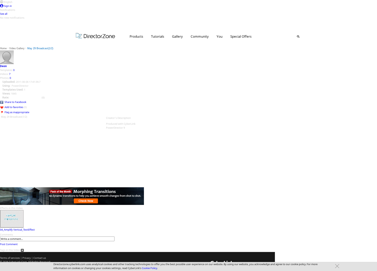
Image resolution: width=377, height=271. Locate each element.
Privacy (26, 258)
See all (3, 13)
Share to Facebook (15, 102)
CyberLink (15, 262)
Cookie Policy (149, 268)
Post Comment (9, 244)
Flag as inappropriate (17, 112)
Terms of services (10, 258)
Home (3, 48)
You (219, 36)
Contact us (39, 258)
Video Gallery (17, 48)
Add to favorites (14, 107)
